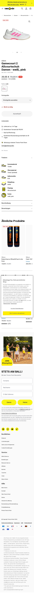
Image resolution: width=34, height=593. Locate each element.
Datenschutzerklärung (7, 522)
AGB (22, 522)
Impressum (17, 522)
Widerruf (4, 438)
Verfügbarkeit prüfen (8, 145)
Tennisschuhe (7, 15)
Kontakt (3, 491)
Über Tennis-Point (6, 494)
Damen (16, 15)
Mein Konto (4, 487)
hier (22, 300)
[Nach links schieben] (13, 52)
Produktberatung (6, 507)
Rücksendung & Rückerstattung (10, 504)
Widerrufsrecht (28, 522)
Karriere (3, 469)
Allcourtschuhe (24, 15)
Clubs (3, 476)
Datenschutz (6, 303)
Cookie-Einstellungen (7, 448)
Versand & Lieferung (7, 500)
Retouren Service (6, 463)
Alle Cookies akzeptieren (17, 313)
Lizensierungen (5, 441)
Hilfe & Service (5, 456)
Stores (3, 497)
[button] (2, 9)
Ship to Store (5, 479)
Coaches (4, 472)
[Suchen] (22, 9)
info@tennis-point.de (24, 409)
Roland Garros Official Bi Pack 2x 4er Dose (12, 260)
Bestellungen (5, 459)
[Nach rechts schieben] (21, 52)
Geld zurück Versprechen (8, 444)
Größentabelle (5, 121)
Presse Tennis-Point (6, 510)
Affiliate (3, 466)
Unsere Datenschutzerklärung (9, 413)
